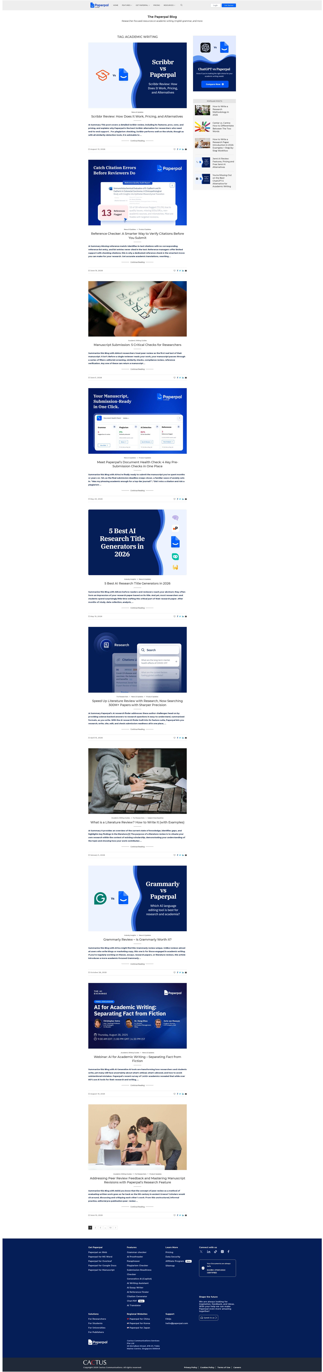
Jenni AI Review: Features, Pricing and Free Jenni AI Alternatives (223, 162)
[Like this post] (174, 149)
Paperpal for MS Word (100, 1257)
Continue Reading (137, 141)
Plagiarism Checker (137, 1265)
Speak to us (209, 1318)
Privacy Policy (190, 1367)
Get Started (228, 5)
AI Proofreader (135, 1257)
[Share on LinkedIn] (183, 149)
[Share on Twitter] (180, 149)
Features (126, 5)
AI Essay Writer (135, 1287)
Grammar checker (136, 1252)
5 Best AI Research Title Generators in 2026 (137, 583)
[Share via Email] (186, 149)
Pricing (156, 5)
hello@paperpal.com (177, 1323)
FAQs (168, 1319)
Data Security (173, 1257)
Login (215, 5)
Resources (168, 5)
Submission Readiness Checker (139, 1272)
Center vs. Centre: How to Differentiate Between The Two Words (223, 127)
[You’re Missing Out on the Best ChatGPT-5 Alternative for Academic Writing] (202, 179)
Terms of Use (223, 1367)
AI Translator (134, 1305)
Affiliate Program (178, 1261)
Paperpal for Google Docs (102, 1265)
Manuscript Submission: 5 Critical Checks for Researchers (137, 345)
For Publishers (96, 1332)
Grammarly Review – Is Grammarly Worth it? (137, 939)
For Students (95, 1323)
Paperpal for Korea (139, 1323)
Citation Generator (137, 1296)
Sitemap (170, 1265)
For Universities (96, 1328)
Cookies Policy (207, 1367)
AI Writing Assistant (138, 1283)
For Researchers (97, 1319)
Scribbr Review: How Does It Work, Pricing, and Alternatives (137, 116)
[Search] (181, 5)
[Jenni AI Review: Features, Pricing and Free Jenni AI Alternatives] (202, 162)
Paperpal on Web (97, 1252)
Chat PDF (135, 1301)
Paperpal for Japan (139, 1328)
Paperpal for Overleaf (100, 1261)
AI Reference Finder (138, 1292)
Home (115, 5)
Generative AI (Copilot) (139, 1279)
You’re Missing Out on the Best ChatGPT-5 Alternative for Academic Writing (222, 181)
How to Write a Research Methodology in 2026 (221, 110)
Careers (237, 1367)
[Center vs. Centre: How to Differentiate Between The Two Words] (202, 127)
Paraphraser (133, 1261)
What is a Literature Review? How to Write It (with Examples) (137, 822)
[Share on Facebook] (177, 149)
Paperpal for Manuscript (101, 1270)
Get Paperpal (142, 5)
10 (110, 1228)
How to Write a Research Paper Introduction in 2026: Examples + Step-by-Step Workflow (223, 145)
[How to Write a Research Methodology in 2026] (202, 110)
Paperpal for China (139, 1319)
